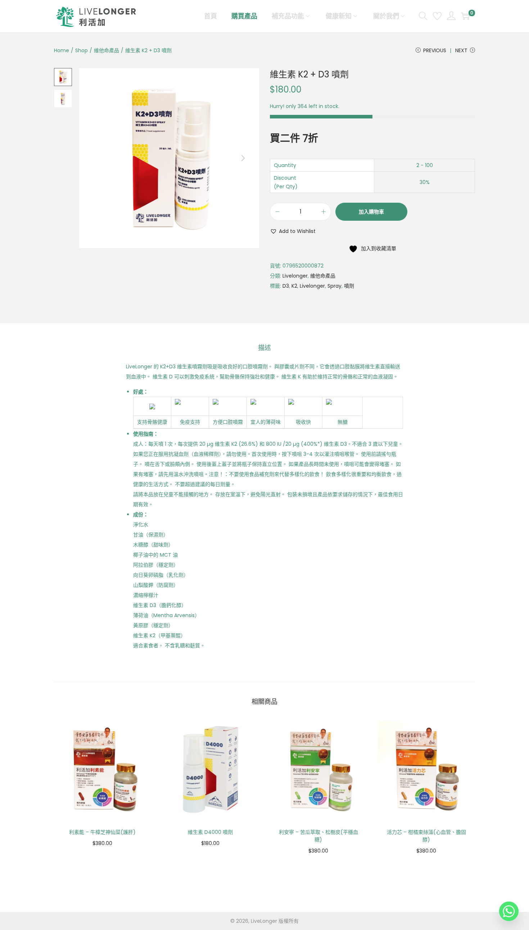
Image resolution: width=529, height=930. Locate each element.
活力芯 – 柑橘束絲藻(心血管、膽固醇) (426, 835)
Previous (434, 50)
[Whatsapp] (509, 911)
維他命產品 (106, 50)
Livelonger (295, 275)
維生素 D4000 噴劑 (210, 832)
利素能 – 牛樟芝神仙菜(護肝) (102, 832)
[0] (465, 16)
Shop (81, 50)
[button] (293, 231)
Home (61, 50)
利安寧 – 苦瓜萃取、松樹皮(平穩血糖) (318, 835)
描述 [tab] (264, 347)
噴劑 (349, 285)
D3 (285, 285)
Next (461, 50)
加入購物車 (371, 211)
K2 (294, 285)
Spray (334, 285)
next (243, 158)
